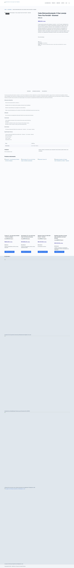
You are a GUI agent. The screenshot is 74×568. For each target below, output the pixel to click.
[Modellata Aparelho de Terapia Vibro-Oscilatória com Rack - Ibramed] (61, 196)
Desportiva (60, 247)
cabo (41, 44)
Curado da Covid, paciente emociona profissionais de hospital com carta (18, 334)
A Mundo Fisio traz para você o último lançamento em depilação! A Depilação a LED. (20, 487)
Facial (17, 246)
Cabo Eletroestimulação (48, 44)
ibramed (39, 45)
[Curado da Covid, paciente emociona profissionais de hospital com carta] (37, 296)
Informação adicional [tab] (36, 91)
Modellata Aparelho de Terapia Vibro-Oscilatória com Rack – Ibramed (60, 237)
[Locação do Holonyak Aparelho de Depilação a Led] (37, 525)
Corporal (56, 247)
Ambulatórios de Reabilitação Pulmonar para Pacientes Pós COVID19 (17, 411)
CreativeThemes (23, 566)
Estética (14, 246)
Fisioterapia (65, 248)
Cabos (65, 44)
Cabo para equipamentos (58, 44)
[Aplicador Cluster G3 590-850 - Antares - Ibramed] (45, 196)
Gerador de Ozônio (24, 247)
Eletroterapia (10, 246)
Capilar (6, 246)
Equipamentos (56, 248)
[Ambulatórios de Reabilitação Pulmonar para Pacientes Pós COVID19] (37, 372)
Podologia (6, 247)
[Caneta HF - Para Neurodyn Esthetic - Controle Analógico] (12, 196)
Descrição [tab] (29, 91)
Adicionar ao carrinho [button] (9, 251)
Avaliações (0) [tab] (44, 91)
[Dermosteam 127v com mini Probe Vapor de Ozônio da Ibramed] (28, 196)
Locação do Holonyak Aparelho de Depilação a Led (14, 563)
